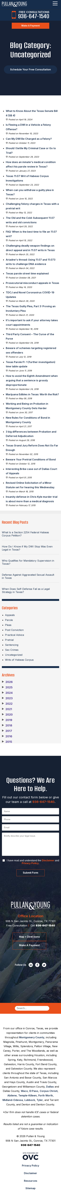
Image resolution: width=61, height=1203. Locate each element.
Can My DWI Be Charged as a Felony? (29, 138)
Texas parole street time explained (27, 273)
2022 (7, 703)
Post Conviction (14, 629)
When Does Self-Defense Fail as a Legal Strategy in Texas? (26, 590)
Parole (9, 620)
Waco (24, 1091)
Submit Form (30, 872)
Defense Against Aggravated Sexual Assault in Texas (28, 576)
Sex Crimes (11, 649)
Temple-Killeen (27, 1095)
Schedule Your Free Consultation (30, 69)
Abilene (12, 1095)
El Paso (33, 1091)
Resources (30, 1180)
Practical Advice (14, 634)
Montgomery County (31, 1037)
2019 (7, 720)
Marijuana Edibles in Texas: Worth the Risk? (32, 394)
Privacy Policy (30, 863)
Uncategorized (13, 654)
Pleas (8, 625)
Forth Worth (45, 1095)
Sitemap (30, 1188)
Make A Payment (30, 25)
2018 (7, 725)
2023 (7, 698)
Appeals (10, 615)
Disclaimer (48, 860)
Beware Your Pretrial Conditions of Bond (31, 459)
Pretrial (9, 639)
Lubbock (29, 1100)
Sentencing (11, 644)
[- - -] (55, 3)
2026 (7, 682)
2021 (7, 709)
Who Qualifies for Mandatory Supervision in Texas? (28, 562)
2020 (7, 714)
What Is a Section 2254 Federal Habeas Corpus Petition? (25, 534)
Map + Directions (29, 936)
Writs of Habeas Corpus (19, 659)
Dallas (50, 1086)
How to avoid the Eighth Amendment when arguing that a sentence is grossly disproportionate (32, 380)
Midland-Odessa (13, 1100)
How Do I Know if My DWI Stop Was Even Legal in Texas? (27, 548)
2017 (7, 730)
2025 (7, 687)
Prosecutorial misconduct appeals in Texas (32, 283)
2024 (7, 692)
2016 (7, 736)
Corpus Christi (49, 1091)
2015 (7, 741)
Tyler (40, 1100)
